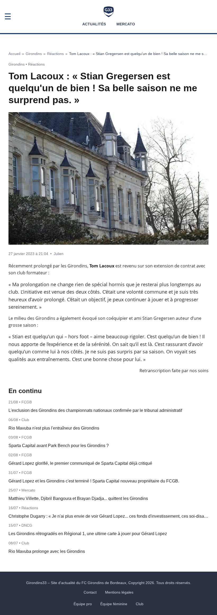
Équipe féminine (113, 604)
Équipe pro (83, 604)
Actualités (94, 24)
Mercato (125, 24)
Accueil (14, 54)
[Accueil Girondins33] (108, 11)
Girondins (34, 54)
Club (139, 604)
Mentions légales (119, 592)
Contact (90, 592)
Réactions (55, 54)
